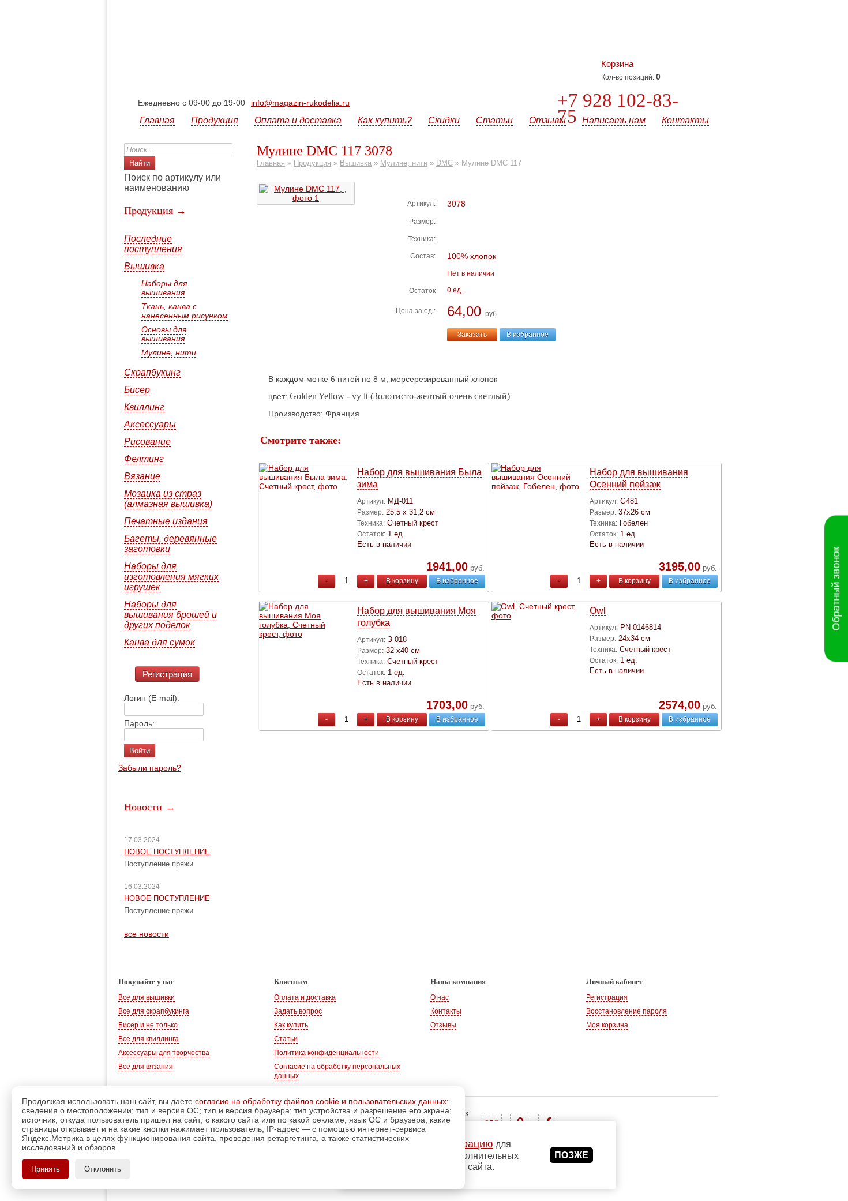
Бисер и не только (148, 1025)
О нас (439, 997)
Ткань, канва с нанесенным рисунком (184, 311)
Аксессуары (150, 424)
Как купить (291, 1025)
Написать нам (614, 120)
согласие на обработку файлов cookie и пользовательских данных (320, 1101)
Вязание (142, 476)
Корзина (617, 64)
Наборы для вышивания (164, 288)
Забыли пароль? (149, 767)
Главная (157, 120)
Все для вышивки (146, 997)
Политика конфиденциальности (326, 1053)
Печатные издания (166, 521)
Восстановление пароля (626, 1011)
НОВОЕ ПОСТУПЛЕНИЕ (167, 851)
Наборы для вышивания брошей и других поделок (170, 614)
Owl (598, 610)
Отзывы (547, 120)
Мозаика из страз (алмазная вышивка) (168, 499)
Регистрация (167, 674)
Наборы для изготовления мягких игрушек (171, 576)
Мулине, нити (168, 352)
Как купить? (385, 120)
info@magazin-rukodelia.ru (300, 102)
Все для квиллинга (148, 1039)
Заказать (472, 335)
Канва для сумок (159, 642)
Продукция (214, 120)
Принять (45, 1169)
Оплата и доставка (298, 120)
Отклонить (102, 1169)
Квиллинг (144, 407)
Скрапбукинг (152, 372)
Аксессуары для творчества (163, 1053)
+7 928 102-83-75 (617, 108)
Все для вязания (145, 1067)
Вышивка (144, 266)
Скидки (444, 120)
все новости (146, 934)
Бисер (137, 390)
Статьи (494, 120)
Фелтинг (144, 459)
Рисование (147, 441)
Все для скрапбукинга (153, 1011)
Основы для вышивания (163, 334)
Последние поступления (153, 244)
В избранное (527, 335)
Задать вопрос (298, 1011)
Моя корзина (607, 1025)
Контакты (685, 120)
